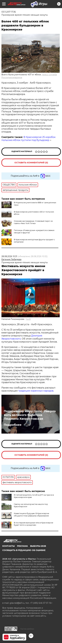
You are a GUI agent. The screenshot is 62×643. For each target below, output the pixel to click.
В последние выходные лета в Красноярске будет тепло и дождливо (33, 524)
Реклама (22, 546)
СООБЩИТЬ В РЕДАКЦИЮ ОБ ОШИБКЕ (23, 550)
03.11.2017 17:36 (8, 12)
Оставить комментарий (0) (31, 162)
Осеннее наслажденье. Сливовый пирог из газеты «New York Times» (33, 222)
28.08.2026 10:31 (9, 256)
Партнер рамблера (27, 629)
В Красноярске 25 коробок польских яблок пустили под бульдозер (28, 138)
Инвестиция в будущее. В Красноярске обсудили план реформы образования (31, 514)
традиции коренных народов (35, 390)
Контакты (8, 546)
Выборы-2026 (38, 546)
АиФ (28, 319)
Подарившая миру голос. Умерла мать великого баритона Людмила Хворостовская (30, 414)
